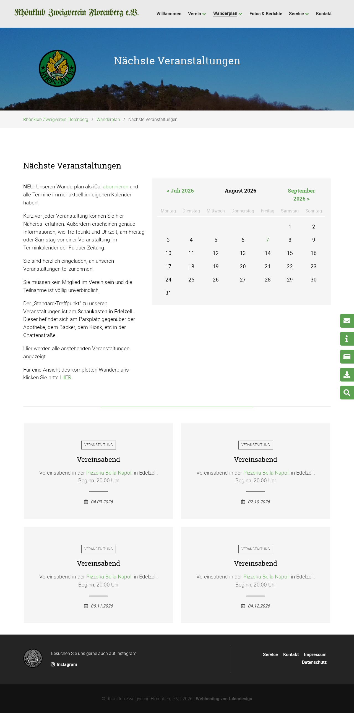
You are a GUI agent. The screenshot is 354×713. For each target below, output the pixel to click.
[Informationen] (347, 339)
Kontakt (291, 654)
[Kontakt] (347, 321)
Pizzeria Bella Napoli (109, 472)
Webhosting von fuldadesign (224, 699)
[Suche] (347, 392)
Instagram (66, 664)
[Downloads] (347, 375)
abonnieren (115, 186)
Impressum (315, 654)
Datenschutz (314, 662)
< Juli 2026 (180, 190)
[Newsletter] (347, 357)
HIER (65, 377)
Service (270, 654)
